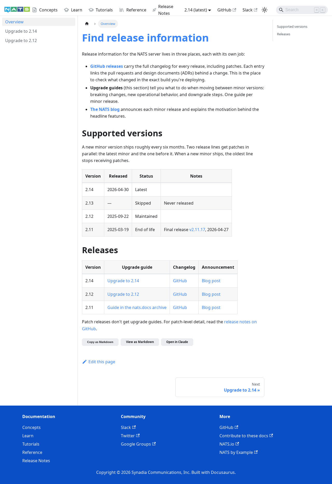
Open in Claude (177, 342)
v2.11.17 (197, 229)
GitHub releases (106, 66)
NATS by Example (236, 452)
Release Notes (36, 460)
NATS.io (226, 444)
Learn (27, 436)
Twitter (128, 436)
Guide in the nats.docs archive (137, 307)
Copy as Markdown (100, 342)
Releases (283, 34)
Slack (248, 10)
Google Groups (136, 444)
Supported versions (292, 26)
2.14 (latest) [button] (195, 10)
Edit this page (101, 362)
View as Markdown (140, 342)
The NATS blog (105, 109)
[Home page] (87, 24)
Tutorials (30, 444)
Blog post (211, 281)
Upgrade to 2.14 (123, 281)
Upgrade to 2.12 (123, 294)
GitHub (224, 10)
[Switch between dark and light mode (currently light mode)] (264, 10)
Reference (32, 452)
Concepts (31, 427)
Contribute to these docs (243, 436)
